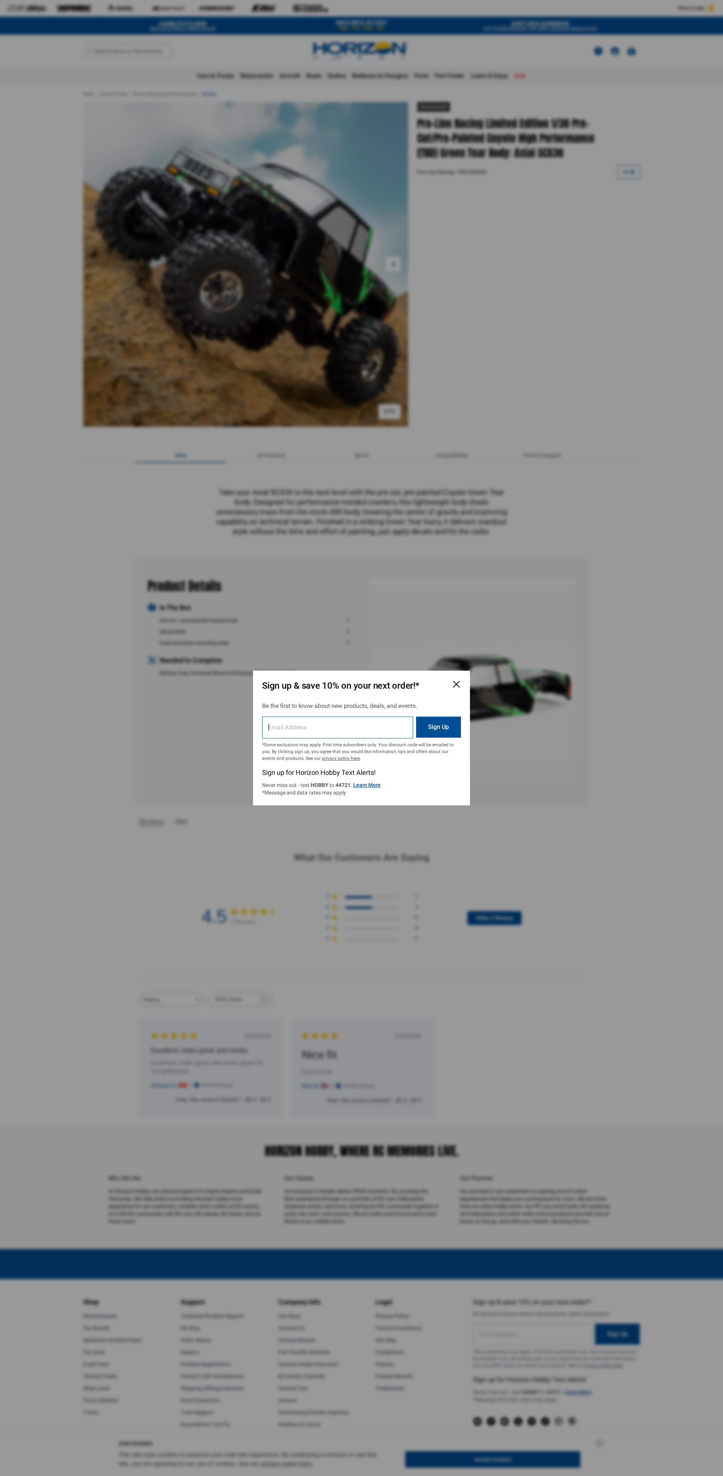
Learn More (367, 785)
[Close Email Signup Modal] (456, 684)
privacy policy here (341, 758)
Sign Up (438, 726)
